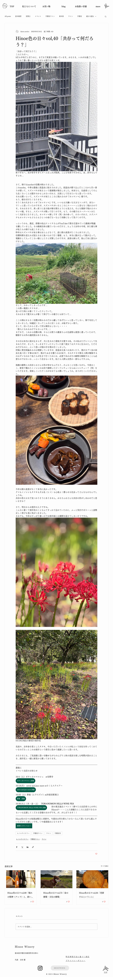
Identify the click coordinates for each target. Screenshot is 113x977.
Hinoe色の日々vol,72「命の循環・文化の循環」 (55, 895)
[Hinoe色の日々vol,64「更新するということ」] (92, 879)
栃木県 (61, 16)
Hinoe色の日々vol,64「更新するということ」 (91, 895)
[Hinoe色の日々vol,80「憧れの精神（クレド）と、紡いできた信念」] (21, 879)
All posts (8, 16)
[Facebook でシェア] (17, 847)
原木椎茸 (18, 16)
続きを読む (90, 16)
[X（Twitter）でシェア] (22, 847)
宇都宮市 (58, 833)
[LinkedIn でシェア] (27, 847)
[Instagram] (40, 968)
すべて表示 (104, 866)
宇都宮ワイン (50, 16)
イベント (38, 16)
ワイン (70, 16)
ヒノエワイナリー (23, 833)
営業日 (28, 16)
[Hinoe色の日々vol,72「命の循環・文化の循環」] (57, 879)
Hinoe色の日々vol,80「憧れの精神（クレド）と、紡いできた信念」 (20, 895)
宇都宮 (79, 16)
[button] (106, 16)
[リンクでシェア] (33, 847)
